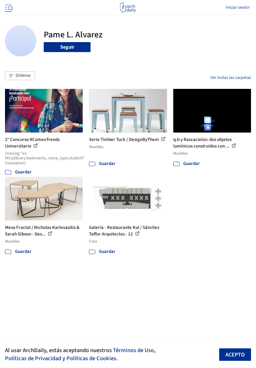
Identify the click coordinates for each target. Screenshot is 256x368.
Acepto (235, 355)
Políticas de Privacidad (33, 358)
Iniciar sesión (238, 7)
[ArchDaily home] (128, 7)
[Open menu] (8, 7)
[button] (20, 75)
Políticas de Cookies (91, 358)
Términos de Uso (133, 350)
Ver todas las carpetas (230, 77)
